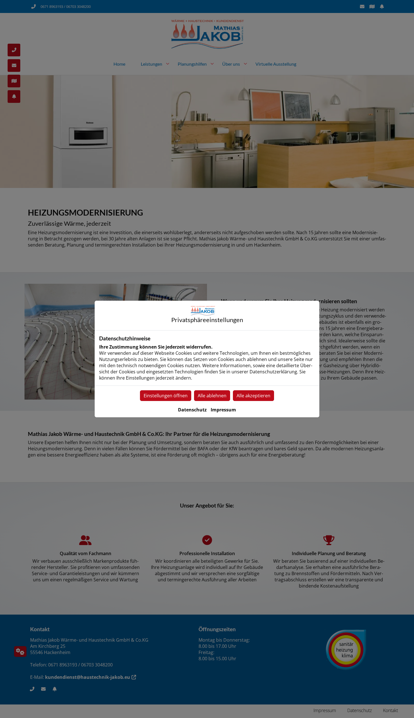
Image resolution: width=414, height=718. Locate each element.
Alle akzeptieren (253, 396)
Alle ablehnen (212, 396)
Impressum (223, 410)
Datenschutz (192, 410)
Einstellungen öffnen (166, 396)
